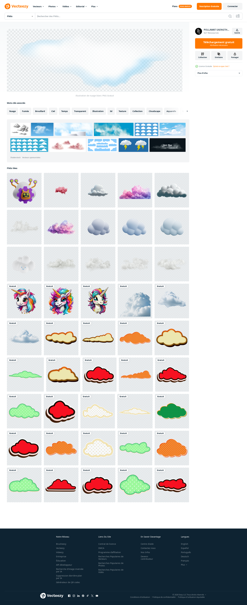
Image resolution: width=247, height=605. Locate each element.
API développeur (64, 564)
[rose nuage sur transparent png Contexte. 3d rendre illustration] (61, 190)
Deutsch (185, 556)
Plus (93, 6)
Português (186, 552)
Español (185, 548)
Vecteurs (37, 6)
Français (185, 560)
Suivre (237, 33)
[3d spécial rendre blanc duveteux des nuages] (24, 227)
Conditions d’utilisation (140, 597)
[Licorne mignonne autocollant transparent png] (24, 301)
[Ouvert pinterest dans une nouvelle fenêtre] (83, 595)
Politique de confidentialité (163, 597)
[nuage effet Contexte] (61, 338)
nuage (12, 111)
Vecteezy (60, 548)
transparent (80, 111)
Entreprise (61, 556)
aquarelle (171, 111)
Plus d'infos (203, 73)
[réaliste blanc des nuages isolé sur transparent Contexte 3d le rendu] (172, 264)
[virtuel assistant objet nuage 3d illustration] (24, 190)
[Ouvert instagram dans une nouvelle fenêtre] (74, 595)
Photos (52, 6)
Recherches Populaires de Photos (110, 564)
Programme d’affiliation (109, 552)
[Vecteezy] (16, 6)
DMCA (101, 548)
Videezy (59, 552)
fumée (25, 111)
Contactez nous (148, 548)
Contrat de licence (107, 544)
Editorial (80, 6)
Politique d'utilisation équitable (191, 597)
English (184, 544)
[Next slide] (184, 111)
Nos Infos (145, 552)
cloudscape (154, 111)
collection (137, 111)
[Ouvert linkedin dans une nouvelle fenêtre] (78, 595)
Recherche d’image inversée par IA (69, 570)
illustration (98, 111)
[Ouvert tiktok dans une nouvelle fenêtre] (88, 595)
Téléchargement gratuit (218, 43)
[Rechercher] (230, 16)
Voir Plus (167, 145)
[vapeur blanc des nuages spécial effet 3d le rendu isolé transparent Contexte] (98, 190)
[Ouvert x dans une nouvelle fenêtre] (92, 595)
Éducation (61, 560)
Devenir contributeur (147, 557)
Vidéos (65, 6)
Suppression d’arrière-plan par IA (69, 576)
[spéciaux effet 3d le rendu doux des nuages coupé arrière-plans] (61, 264)
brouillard (40, 111)
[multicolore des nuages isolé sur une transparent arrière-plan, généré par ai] (135, 190)
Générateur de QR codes (68, 582)
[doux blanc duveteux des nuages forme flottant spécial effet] (135, 301)
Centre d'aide (147, 544)
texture (122, 111)
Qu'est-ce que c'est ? (221, 66)
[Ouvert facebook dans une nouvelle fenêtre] (69, 595)
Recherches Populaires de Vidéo (110, 571)
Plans (174, 6)
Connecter (233, 6)
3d (111, 111)
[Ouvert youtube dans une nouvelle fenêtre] (97, 595)
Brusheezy (61, 544)
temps (64, 111)
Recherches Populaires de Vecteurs (110, 557)
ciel (53, 111)
